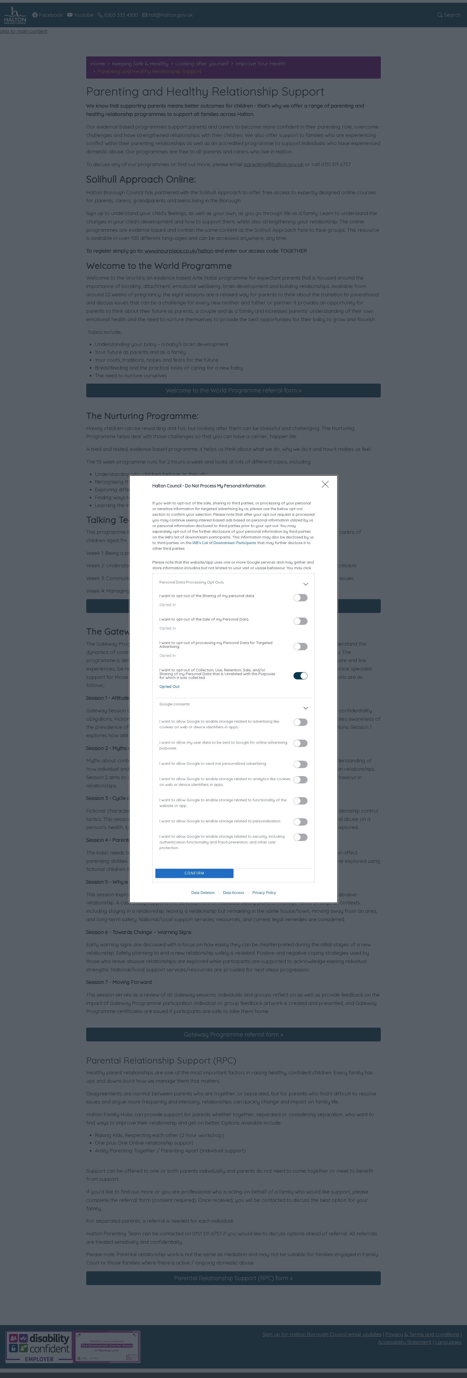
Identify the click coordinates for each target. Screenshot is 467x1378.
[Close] (327, 486)
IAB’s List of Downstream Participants (224, 543)
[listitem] (233, 584)
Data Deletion (203, 892)
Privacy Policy (264, 892)
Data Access (233, 892)
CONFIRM (195, 873)
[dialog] (233, 689)
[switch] (300, 597)
